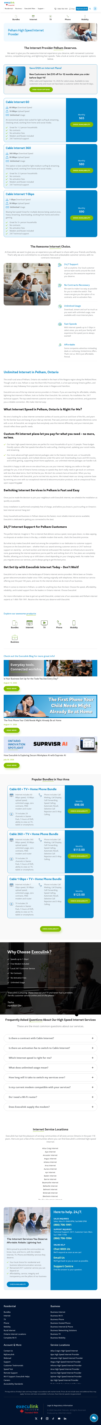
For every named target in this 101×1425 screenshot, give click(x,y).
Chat (73, 9)
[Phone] (67, 18)
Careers (7, 1380)
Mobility (7, 1326)
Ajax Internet (50, 1152)
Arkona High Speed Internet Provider (66, 1365)
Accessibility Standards (13, 1384)
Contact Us (8, 1350)
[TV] (50, 18)
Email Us (59, 1257)
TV (5, 1319)
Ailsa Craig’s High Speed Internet (64, 1350)
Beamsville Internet (50, 1183)
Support (40, 8)
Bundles (7, 1312)
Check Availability (81, 124)
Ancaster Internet (50, 1155)
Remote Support (10, 1373)
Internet (7, 1315)
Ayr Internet (50, 1172)
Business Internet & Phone (61, 1326)
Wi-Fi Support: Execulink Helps (17, 1376)
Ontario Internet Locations (15, 1334)
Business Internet (57, 1312)
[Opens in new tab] (36, 1418)
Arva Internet (50, 1165)
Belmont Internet (50, 1189)
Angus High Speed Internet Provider (65, 1362)
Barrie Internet (50, 1179)
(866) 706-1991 (63, 1224)
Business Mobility (57, 1337)
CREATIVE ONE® (64, 1413)
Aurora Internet (50, 1169)
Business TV (55, 1334)
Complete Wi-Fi (10, 1337)
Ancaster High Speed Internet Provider (66, 1358)
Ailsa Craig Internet (50, 1148)
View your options (41, 89)
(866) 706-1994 (63, 1238)
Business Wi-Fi (56, 1315)
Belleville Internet (50, 1186)
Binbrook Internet (50, 1193)
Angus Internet (50, 1158)
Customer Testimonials (13, 1365)
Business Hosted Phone (60, 1323)
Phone (6, 1323)
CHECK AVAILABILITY (18, 1284)
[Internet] (33, 18)
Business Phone (57, 1319)
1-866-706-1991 (62, 9)
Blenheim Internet (50, 1196)
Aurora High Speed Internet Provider (65, 1373)
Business (18, 8)
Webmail (7, 1358)
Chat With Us (62, 1249)
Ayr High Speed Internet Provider (64, 1380)
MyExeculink (82, 8)
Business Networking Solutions (63, 1330)
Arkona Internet (50, 1162)
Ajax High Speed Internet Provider (64, 1354)
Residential (9, 8)
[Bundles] (16, 18)
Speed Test (8, 1369)
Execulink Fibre (30, 8)
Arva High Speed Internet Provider (64, 1369)
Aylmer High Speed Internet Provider (66, 1376)
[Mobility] (85, 18)
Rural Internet (9, 1330)
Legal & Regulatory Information (60, 1405)
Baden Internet (50, 1176)
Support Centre (63, 1266)
